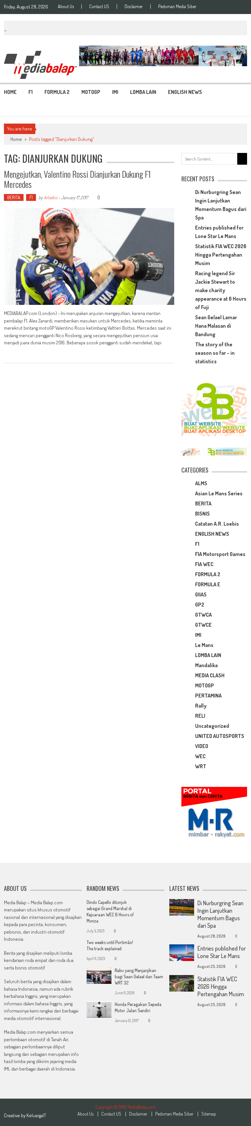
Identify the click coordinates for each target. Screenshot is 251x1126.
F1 (30, 92)
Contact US (99, 6)
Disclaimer (134, 6)
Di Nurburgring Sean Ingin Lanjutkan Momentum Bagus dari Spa (220, 914)
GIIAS (201, 594)
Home (10, 92)
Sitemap (208, 1114)
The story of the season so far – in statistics (215, 353)
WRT (200, 766)
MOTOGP (90, 92)
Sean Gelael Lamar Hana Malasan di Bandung (216, 326)
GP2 (199, 604)
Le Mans (204, 645)
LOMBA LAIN (143, 92)
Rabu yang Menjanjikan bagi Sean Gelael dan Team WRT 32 (139, 976)
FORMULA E (207, 584)
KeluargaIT (36, 1115)
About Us (66, 6)
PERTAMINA (208, 695)
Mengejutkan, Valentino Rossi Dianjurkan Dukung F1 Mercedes (77, 179)
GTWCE (203, 625)
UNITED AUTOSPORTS (219, 736)
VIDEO (201, 746)
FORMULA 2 (57, 92)
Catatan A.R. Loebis (217, 523)
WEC (200, 756)
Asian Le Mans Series (219, 493)
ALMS (201, 483)
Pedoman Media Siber (177, 6)
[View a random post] (237, 92)
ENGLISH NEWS (185, 92)
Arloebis (50, 197)
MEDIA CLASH (210, 675)
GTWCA (203, 614)
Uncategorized (212, 726)
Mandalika (206, 665)
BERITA (13, 197)
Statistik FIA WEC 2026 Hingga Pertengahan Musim (220, 254)
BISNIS (202, 513)
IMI (115, 92)
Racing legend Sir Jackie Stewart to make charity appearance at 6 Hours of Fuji (220, 290)
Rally (201, 705)
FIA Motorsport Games (220, 554)
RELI (200, 716)
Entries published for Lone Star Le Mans (221, 952)
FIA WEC (204, 564)
